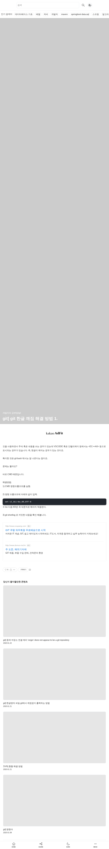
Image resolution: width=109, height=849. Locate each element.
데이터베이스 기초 (24, 14)
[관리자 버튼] (10, 570)
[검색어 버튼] (83, 5)
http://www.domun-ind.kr (15, 545)
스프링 (96, 14)
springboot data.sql (80, 14)
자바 (46, 14)
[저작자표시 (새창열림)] (30, 570)
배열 (38, 14)
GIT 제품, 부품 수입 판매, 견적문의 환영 (24, 553)
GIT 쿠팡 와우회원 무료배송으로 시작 (25, 530)
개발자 (54, 14)
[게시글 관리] (14, 570)
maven (64, 14)
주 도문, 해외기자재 (16, 549)
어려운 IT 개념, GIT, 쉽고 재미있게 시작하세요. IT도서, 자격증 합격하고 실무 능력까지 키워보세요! (51, 534)
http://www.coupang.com (15, 526)
